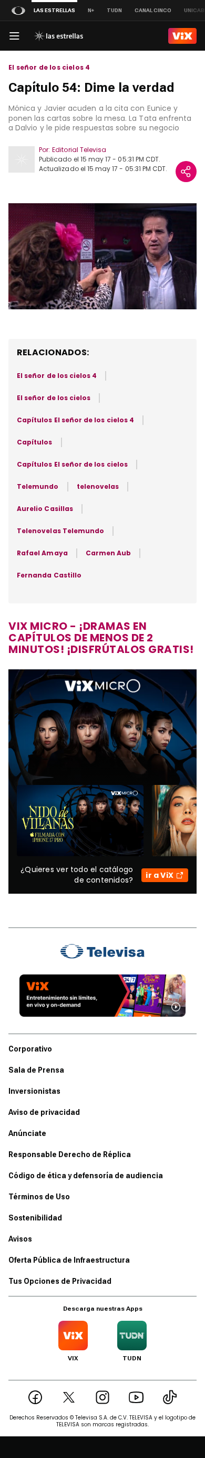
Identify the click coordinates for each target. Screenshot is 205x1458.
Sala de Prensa (36, 1070)
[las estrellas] (58, 36)
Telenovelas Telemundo (60, 530)
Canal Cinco (153, 10)
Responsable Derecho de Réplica (69, 1154)
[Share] (186, 171)
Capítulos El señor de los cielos (72, 464)
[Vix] (182, 36)
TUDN (114, 10)
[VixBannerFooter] (102, 995)
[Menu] (14, 36)
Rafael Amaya (42, 552)
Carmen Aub (108, 552)
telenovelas (98, 486)
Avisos (20, 1239)
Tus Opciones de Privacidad (59, 1281)
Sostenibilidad (35, 1218)
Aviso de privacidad (44, 1112)
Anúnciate (27, 1133)
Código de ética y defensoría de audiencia (85, 1175)
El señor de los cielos (53, 397)
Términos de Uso (39, 1196)
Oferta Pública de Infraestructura (69, 1260)
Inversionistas (34, 1091)
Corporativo (30, 1049)
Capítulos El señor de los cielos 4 (75, 419)
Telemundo (38, 486)
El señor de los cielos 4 (49, 67)
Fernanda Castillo (49, 575)
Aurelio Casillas (45, 508)
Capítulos (35, 442)
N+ (91, 10)
